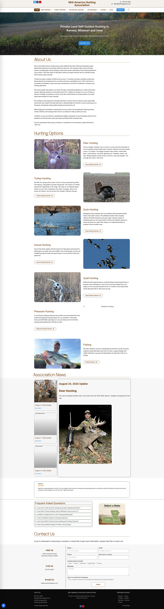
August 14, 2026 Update (43, 471)
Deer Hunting (45, 10)
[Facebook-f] (37, 2)
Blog (111, 10)
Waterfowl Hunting (76, 10)
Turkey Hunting (59, 10)
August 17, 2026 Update (43, 438)
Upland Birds (92, 10)
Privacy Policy (126, 605)
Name (69, 548)
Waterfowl (83, 563)
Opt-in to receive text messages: (77, 577)
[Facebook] (81, 606)
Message (70, 566)
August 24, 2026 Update (73, 383)
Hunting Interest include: (75, 561)
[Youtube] (40, 2)
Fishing (103, 10)
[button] (36, 489)
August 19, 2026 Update (43, 405)
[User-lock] (34, 2)
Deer (70, 563)
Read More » (38, 408)
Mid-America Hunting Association (82, 4)
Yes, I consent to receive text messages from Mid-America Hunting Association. (91, 579)
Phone (69, 554)
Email (100, 548)
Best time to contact (105, 554)
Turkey (76, 563)
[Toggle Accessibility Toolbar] (3, 605)
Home (37, 10)
